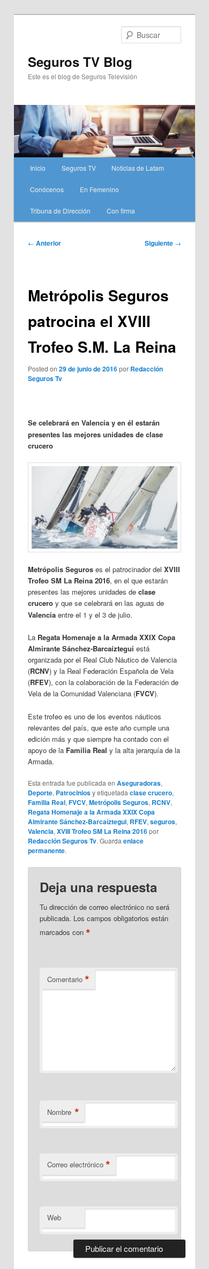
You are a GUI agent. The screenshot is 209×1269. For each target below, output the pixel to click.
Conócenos (47, 189)
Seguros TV (79, 167)
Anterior (44, 243)
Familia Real (46, 802)
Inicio (38, 167)
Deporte (40, 792)
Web (54, 1217)
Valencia (41, 831)
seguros (162, 821)
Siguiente (163, 243)
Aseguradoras (139, 783)
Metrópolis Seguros (118, 802)
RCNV (161, 802)
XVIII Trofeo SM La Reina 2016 (102, 831)
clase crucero (151, 792)
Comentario (68, 979)
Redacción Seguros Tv (62, 841)
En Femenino (99, 189)
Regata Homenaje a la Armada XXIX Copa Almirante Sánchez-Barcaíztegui (91, 816)
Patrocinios (73, 792)
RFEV (138, 821)
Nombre (63, 1112)
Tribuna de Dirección (60, 210)
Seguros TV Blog (80, 61)
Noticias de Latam (137, 167)
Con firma (121, 210)
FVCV (77, 802)
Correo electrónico (78, 1164)
